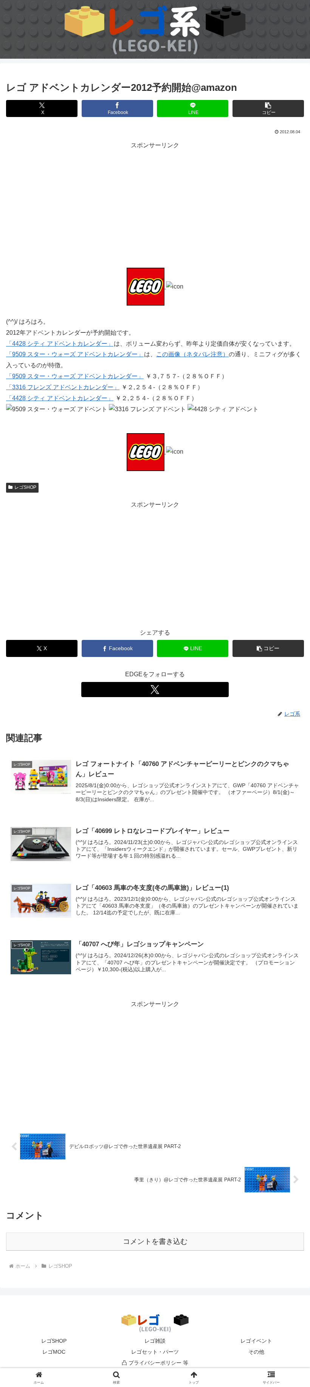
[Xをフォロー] (155, 689)
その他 (256, 1352)
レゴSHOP (25, 487)
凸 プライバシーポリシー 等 (155, 1363)
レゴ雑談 (155, 1341)
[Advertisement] (155, 204)
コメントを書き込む (155, 1241)
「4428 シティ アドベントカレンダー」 (59, 343)
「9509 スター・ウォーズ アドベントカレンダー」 (75, 354)
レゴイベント (256, 1341)
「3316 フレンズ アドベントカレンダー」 (62, 387)
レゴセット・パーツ (155, 1352)
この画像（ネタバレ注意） (192, 354)
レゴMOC (53, 1352)
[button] (268, 108)
